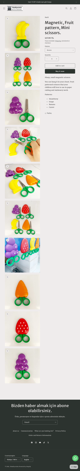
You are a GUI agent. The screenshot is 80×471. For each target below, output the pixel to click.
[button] (4, 8)
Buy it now (60, 71)
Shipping (58, 41)
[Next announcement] (76, 2)
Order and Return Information (40, 435)
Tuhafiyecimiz (14, 466)
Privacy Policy (60, 431)
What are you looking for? (44, 431)
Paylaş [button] (49, 113)
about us (16, 431)
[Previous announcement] (4, 2)
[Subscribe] (55, 422)
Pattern (47, 46)
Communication (27, 431)
